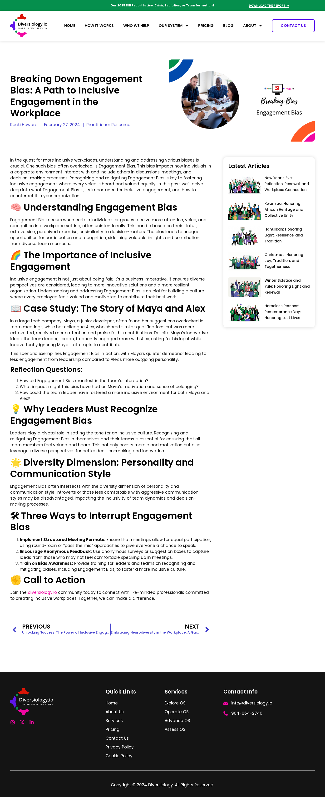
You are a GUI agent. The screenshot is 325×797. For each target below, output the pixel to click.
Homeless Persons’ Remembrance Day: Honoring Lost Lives (283, 311)
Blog (228, 25)
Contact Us (293, 25)
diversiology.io (42, 592)
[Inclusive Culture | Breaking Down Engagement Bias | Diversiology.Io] (244, 185)
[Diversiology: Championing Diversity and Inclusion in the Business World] (28, 25)
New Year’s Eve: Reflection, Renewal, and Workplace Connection (287, 183)
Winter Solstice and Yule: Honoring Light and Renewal (287, 286)
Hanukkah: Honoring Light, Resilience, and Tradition (284, 235)
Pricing (206, 25)
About (249, 25)
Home (69, 25)
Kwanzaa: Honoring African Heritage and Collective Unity (284, 209)
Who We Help (136, 25)
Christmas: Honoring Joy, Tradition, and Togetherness (284, 260)
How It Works (99, 25)
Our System (170, 25)
